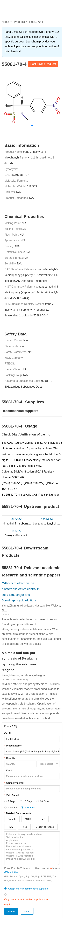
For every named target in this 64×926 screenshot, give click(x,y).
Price (24, 826)
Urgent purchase (45, 826)
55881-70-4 (23, 174)
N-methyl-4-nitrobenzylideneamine (24, 521)
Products (19, 21)
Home (5, 21)
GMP (42, 819)
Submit (11, 911)
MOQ (28, 819)
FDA (10, 826)
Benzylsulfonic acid (17, 533)
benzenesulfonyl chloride (48, 521)
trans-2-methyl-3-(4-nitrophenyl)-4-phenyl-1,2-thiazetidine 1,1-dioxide (29, 157)
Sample (12, 819)
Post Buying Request (43, 64)
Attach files (12, 872)
